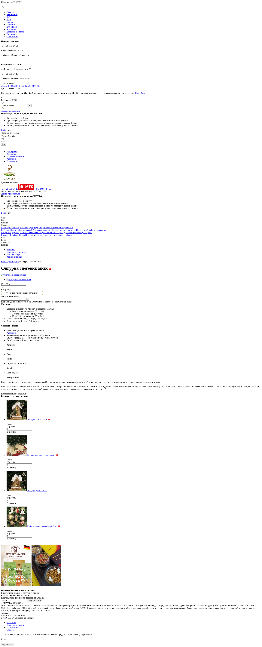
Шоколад (5, 235)
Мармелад (38, 235)
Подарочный (67, 227)
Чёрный (15, 227)
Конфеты (14, 235)
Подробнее (140, 93)
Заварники (6, 232)
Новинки (11, 249)
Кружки (15, 232)
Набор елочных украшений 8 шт (42, 526)
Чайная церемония (43, 232)
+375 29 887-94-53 (43, 189)
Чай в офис (6, 227)
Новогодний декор (10, 261)
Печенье (29, 235)
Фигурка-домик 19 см (37, 419)
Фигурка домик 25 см (37, 490)
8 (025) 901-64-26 (16, 86)
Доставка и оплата (15, 32)
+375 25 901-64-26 (9, 189)
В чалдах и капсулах (41, 230)
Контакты (11, 29)
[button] (2, 215)
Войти (4, 130)
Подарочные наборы (62, 235)
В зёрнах (5, 230)
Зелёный (24, 227)
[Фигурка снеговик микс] (13, 275)
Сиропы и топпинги (16, 252)
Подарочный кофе (84, 230)
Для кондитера (13, 254)
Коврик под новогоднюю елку (41, 455)
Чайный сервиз (27, 232)
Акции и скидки (14, 257)
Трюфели (48, 235)
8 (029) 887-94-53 (33, 86)
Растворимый (25, 230)
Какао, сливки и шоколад (64, 230)
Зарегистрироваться (10, 111)
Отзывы (10, 630)
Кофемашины (100, 230)
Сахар (22, 235)
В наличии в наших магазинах (23, 293)
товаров (15, 133)
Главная (10, 12)
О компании (12, 36)
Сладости (11, 24)
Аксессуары (57, 232)
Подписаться (7, 644)
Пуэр (31, 227)
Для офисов (12, 27)
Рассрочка (11, 34)
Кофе (9, 19)
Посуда (10, 22)
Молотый (14, 230)
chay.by (4, 86)
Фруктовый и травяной (50, 227)
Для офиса (69, 232)
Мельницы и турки (83, 232)
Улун (36, 227)
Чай (8, 17)
